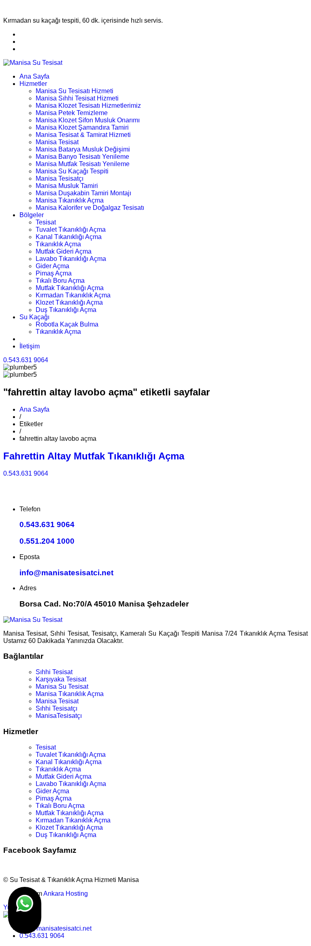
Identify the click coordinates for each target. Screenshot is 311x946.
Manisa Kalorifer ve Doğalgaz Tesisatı (90, 207)
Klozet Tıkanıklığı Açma (69, 302)
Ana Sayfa (34, 76)
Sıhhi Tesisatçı (56, 708)
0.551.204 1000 (47, 541)
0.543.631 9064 (25, 360)
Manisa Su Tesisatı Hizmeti (74, 91)
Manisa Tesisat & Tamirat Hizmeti (83, 134)
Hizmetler (33, 83)
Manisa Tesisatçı (59, 178)
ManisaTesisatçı (59, 715)
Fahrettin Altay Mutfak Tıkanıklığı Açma (93, 456)
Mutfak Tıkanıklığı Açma (70, 287)
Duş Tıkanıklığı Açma (66, 309)
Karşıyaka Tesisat (61, 679)
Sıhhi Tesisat (54, 671)
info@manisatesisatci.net (66, 572)
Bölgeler (31, 214)
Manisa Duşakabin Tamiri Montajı (83, 193)
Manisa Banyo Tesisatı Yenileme (82, 156)
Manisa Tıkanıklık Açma (70, 200)
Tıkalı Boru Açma (60, 280)
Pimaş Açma (54, 273)
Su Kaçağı (34, 317)
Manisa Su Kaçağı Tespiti (72, 171)
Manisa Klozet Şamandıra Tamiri (82, 127)
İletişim (29, 346)
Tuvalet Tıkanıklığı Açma (71, 229)
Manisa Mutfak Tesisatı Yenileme (83, 163)
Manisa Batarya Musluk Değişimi (83, 149)
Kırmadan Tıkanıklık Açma (73, 295)
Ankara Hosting (65, 893)
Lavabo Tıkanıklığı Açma (71, 258)
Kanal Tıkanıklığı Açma (69, 236)
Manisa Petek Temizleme (72, 112)
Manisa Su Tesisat (62, 686)
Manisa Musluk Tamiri (67, 185)
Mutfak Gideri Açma (64, 251)
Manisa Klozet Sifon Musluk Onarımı (88, 120)
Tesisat (46, 222)
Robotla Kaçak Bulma (67, 324)
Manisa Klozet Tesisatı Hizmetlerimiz (88, 105)
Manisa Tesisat (57, 142)
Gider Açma (52, 266)
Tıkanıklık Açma (58, 244)
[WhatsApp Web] (24, 910)
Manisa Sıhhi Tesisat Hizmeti (77, 98)
